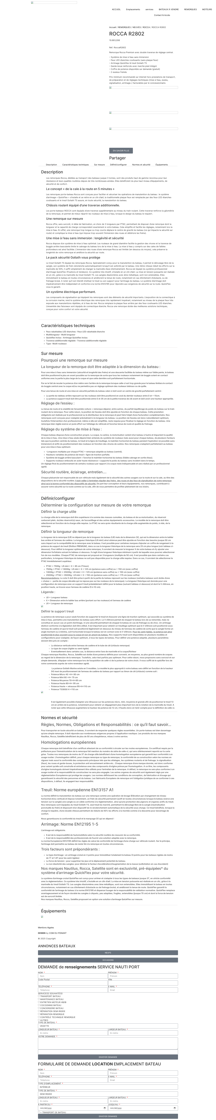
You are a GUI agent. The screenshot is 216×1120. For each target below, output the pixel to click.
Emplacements (133, 9)
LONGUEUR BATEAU (48, 1029)
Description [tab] (51, 164)
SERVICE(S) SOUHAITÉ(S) (50, 993)
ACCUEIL (116, 9)
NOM (40, 972)
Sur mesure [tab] (99, 164)
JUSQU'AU (113, 1105)
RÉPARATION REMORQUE (52, 1014)
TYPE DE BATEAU (47, 1022)
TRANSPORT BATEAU (50, 996)
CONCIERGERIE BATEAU (52, 1008)
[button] (144, 157)
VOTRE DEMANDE (47, 1036)
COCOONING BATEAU (50, 1005)
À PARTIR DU (44, 1105)
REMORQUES (190, 9)
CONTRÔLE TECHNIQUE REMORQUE (57, 1017)
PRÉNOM (112, 972)
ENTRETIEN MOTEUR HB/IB (53, 1002)
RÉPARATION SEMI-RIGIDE (52, 1011)
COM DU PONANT (57, 933)
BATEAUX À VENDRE (169, 9)
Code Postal (44, 979)
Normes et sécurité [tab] (141, 164)
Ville (110, 979)
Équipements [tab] (162, 164)
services (149, 9)
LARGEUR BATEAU (117, 1029)
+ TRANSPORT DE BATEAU (53, 1112)
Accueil (112, 27)
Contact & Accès (162, 15)
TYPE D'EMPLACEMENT (50, 1084)
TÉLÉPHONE (44, 986)
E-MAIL (112, 986)
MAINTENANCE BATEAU (52, 999)
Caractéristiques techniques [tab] (75, 164)
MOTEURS (207, 9)
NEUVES (137, 27)
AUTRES (44, 1020)
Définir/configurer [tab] (118, 164)
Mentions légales (46, 927)
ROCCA (146, 27)
